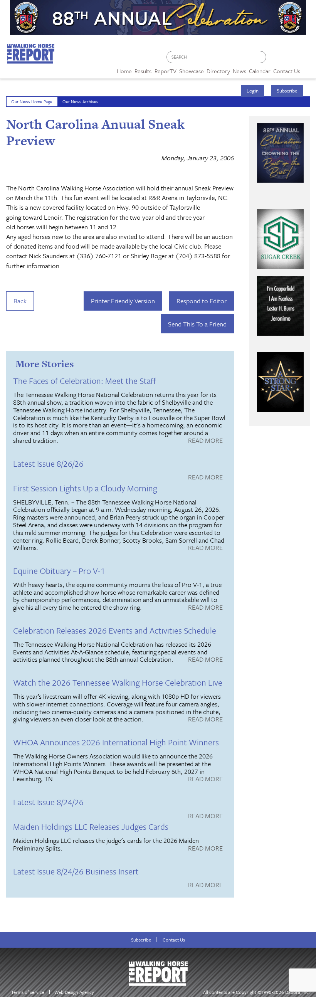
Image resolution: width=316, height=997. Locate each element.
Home (124, 71)
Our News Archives (80, 101)
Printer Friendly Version (123, 301)
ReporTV (165, 71)
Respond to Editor (201, 301)
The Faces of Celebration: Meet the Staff (84, 381)
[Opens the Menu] (308, 68)
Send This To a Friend (197, 324)
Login (253, 90)
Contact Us (174, 939)
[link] (124, 69)
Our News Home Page (31, 101)
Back (20, 301)
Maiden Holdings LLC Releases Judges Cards (90, 826)
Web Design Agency (74, 992)
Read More (205, 441)
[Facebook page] (276, 59)
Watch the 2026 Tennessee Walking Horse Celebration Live (117, 682)
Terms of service (27, 992)
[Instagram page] (305, 59)
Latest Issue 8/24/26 (48, 802)
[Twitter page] (291, 59)
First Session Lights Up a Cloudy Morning (85, 488)
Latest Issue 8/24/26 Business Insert (76, 871)
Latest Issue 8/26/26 (48, 463)
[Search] (261, 57)
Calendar (260, 71)
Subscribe (287, 90)
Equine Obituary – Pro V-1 (59, 571)
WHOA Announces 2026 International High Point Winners (116, 742)
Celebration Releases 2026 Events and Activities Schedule (114, 630)
